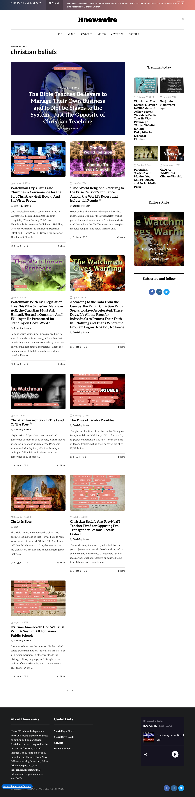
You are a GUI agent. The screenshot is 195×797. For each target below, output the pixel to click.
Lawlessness (98, 484)
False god (113, 476)
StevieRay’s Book (64, 737)
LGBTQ (18, 600)
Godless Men (81, 484)
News (108, 487)
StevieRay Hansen (22, 205)
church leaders (23, 161)
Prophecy (31, 600)
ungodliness (101, 405)
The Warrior (21, 172)
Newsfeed (86, 34)
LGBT (98, 487)
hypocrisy (50, 597)
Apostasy (20, 158)
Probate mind (41, 169)
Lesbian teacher (83, 487)
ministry (46, 506)
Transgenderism (82, 405)
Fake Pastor (41, 161)
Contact (134, 34)
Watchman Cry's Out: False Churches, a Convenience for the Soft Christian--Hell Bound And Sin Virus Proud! (36, 194)
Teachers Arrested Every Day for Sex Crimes (95, 397)
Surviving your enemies (86, 393)
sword (92, 495)
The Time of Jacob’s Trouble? (92, 420)
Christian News (37, 158)
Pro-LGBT (109, 491)
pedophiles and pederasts (87, 491)
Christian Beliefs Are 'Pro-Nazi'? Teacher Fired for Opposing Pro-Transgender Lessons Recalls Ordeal (95, 528)
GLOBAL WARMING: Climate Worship (171, 173)
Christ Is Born (22, 502)
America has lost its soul (68, 68)
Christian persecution (46, 405)
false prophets (23, 165)
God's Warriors (22, 169)
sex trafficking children (87, 375)
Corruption (41, 582)
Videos (102, 34)
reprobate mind (48, 600)
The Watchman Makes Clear (140, 251)
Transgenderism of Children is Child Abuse (95, 502)
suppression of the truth (87, 390)
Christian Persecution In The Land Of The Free (37, 422)
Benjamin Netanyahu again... (167, 105)
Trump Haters (49, 608)
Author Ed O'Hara (42, 498)
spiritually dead (83, 386)
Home (59, 34)
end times (20, 286)
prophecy (79, 495)
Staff (16, 526)
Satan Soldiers (140, 218)
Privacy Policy (62, 748)
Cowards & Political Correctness (31, 585)
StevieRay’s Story (64, 731)
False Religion (42, 165)
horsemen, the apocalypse (28, 597)
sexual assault (108, 378)
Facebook (32, 506)
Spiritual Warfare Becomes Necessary (93, 382)
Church (19, 506)
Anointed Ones (22, 498)
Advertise (117, 34)
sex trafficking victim (85, 378)
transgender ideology (102, 401)
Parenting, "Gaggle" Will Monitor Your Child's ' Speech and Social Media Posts (145, 178)
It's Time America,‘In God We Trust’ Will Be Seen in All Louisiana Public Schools (38, 631)
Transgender (107, 495)
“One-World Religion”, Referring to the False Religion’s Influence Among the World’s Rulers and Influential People (97, 194)
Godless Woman (40, 593)
